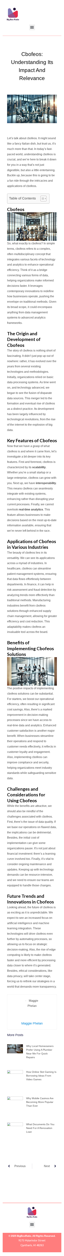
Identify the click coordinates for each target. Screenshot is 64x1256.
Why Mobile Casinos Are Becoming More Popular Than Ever (40, 1102)
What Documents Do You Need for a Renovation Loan (40, 1128)
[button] (32, 27)
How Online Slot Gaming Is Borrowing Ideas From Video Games (41, 1075)
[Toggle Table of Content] (42, 199)
